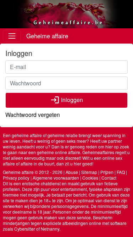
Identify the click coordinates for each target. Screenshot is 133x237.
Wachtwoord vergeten (32, 115)
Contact (108, 178)
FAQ (121, 172)
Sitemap (89, 172)
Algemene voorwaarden (56, 178)
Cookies (90, 178)
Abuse (72, 172)
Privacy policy (16, 178)
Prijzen (106, 172)
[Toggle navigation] (12, 36)
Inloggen (66, 100)
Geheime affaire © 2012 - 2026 (32, 172)
